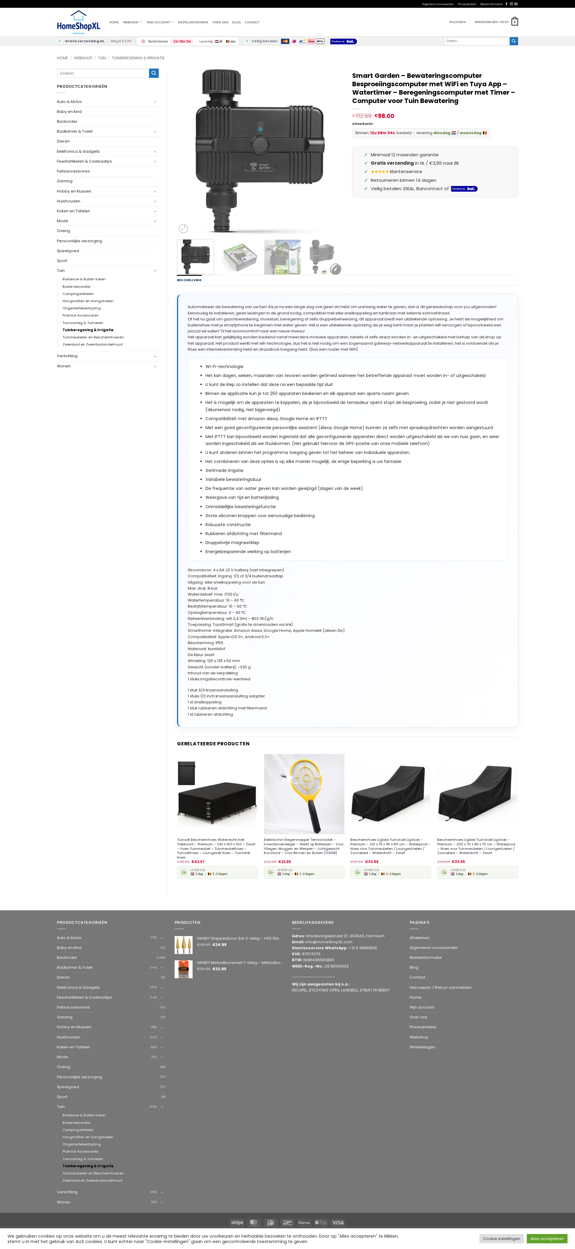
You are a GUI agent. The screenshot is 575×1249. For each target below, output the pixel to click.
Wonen (64, 366)
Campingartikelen (78, 293)
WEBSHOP (130, 22)
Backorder (67, 121)
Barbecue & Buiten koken (84, 279)
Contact (252, 22)
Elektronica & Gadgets (78, 151)
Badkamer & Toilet (75, 131)
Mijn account (158, 22)
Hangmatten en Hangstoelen (88, 301)
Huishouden (68, 201)
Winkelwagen (422, 1047)
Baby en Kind (69, 111)
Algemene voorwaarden (438, 4)
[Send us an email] (516, 4)
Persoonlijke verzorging (79, 240)
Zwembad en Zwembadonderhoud (92, 344)
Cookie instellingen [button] (501, 1239)
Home (114, 22)
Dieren (63, 141)
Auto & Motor (69, 101)
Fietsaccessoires (73, 171)
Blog (236, 22)
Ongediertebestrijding (82, 308)
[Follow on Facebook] (506, 4)
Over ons (221, 22)
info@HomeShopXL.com (328, 941)
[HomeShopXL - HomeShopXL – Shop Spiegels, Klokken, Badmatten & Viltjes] (78, 22)
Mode (62, 220)
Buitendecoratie (76, 286)
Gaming (64, 181)
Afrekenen (420, 937)
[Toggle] (155, 102)
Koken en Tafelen (73, 211)
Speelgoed (68, 250)
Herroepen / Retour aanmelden (441, 987)
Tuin (102, 57)
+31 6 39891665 (363, 947)
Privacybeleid (467, 4)
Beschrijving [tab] (189, 280)
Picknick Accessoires (81, 315)
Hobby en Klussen (74, 191)
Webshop (83, 57)
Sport (62, 260)
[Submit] (514, 41)
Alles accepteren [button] (547, 1239)
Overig (63, 230)
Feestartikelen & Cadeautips (84, 161)
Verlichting (67, 355)
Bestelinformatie (491, 4)
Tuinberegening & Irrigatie (138, 57)
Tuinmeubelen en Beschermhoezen (93, 337)
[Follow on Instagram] (511, 4)
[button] (496, 22)
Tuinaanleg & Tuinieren (83, 322)
